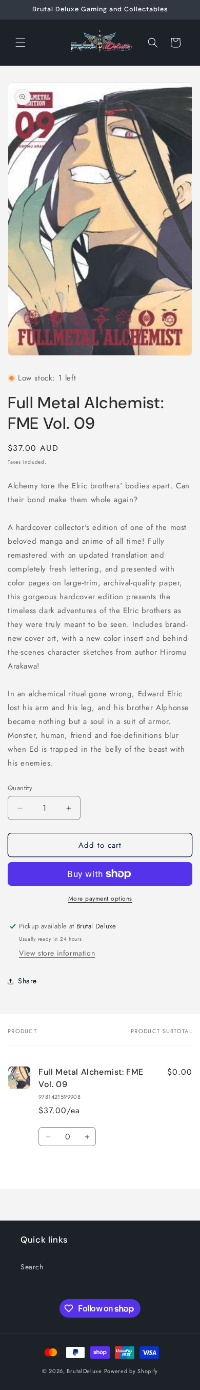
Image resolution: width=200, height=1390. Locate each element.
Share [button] (27, 981)
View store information (57, 953)
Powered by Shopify (131, 1371)
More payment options (100, 898)
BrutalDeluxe (84, 1371)
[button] (20, 42)
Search (32, 1267)
